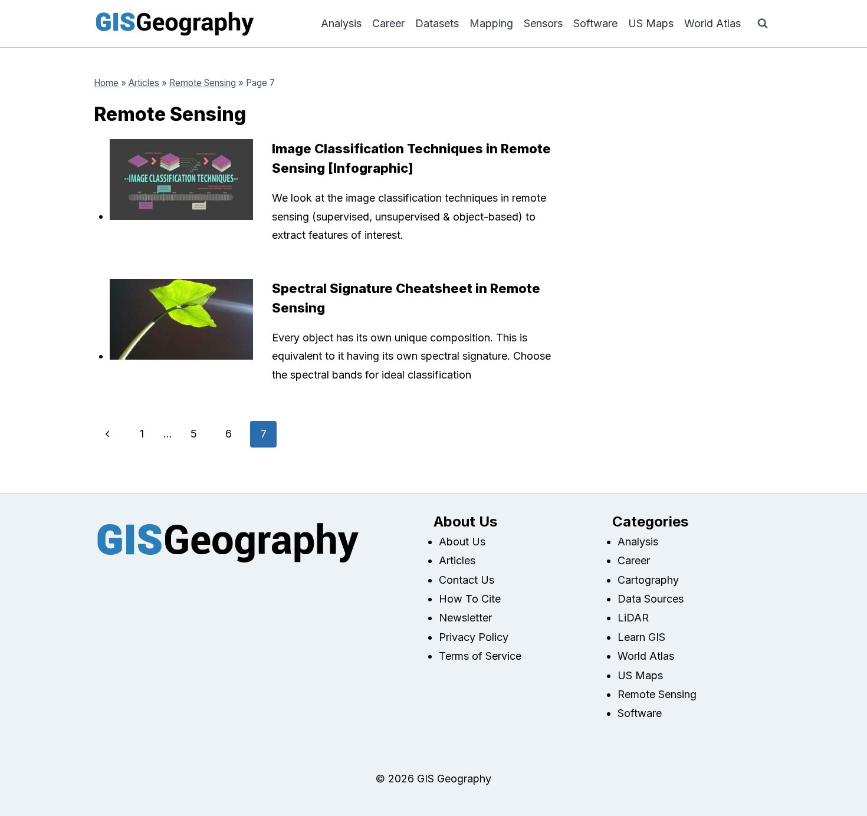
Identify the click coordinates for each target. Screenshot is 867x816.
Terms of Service (480, 656)
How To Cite (470, 599)
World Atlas (712, 23)
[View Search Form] (762, 23)
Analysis (341, 23)
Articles (144, 82)
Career (388, 23)
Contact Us (466, 580)
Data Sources (651, 599)
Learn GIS (641, 637)
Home (106, 82)
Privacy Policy (473, 637)
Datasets (437, 23)
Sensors (543, 23)
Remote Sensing (202, 82)
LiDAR (633, 617)
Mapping (491, 23)
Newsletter (465, 617)
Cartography (648, 580)
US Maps (651, 23)
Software (595, 23)
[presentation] (181, 179)
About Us (462, 541)
